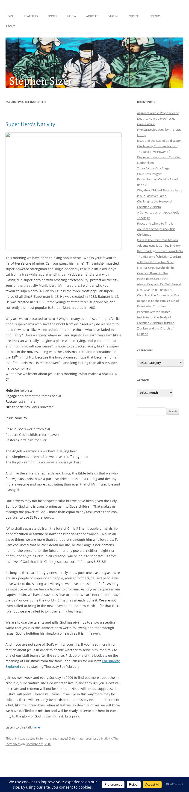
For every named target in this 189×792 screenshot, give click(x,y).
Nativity (106, 738)
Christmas (75, 738)
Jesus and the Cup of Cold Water (159, 141)
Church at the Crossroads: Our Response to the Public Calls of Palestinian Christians (158, 300)
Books (52, 16)
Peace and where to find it (155, 223)
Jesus (96, 738)
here (36, 727)
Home (10, 16)
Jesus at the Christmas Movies (157, 240)
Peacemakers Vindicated (154, 312)
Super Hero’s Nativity (30, 124)
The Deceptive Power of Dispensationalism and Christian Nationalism (159, 157)
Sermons (45, 738)
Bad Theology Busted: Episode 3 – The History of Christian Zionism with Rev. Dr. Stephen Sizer (160, 256)
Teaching (31, 16)
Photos (133, 16)
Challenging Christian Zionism (157, 146)
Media (71, 16)
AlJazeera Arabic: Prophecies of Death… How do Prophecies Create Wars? (158, 118)
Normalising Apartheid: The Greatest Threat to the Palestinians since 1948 (155, 273)
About (10, 26)
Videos (113, 16)
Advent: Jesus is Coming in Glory (159, 245)
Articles (92, 16)
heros (88, 738)
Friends (155, 16)
